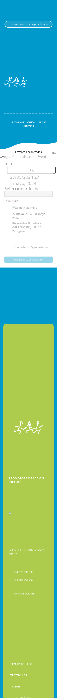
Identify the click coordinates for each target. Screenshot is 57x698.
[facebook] (10, 618)
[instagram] (15, 618)
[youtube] (20, 618)
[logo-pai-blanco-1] (15, 78)
